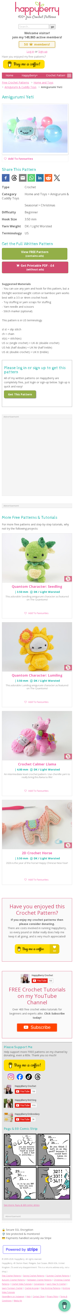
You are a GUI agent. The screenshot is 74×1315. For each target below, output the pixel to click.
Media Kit (18, 1300)
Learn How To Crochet (56, 1284)
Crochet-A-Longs (32, 1288)
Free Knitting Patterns (50, 1288)
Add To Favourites (20, 159)
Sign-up (42, 51)
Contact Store (39, 1296)
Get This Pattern (20, 394)
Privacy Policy (52, 1296)
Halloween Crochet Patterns (39, 1280)
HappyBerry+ (30, 75)
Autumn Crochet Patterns (13, 1280)
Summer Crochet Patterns (57, 1275)
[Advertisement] (37, 457)
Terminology (12, 233)
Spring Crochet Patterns (33, 1275)
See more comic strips (21, 1205)
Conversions (39, 1284)
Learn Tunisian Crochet (12, 1288)
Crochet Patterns (56, 75)
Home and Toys (43, 82)
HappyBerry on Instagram (13, 1296)
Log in (30, 51)
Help (28, 1296)
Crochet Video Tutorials (21, 1284)
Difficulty (9, 212)
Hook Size (9, 219)
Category (9, 194)
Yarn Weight (11, 226)
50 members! (37, 44)
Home (9, 75)
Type (5, 187)
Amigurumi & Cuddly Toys (20, 87)
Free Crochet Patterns (15, 82)
